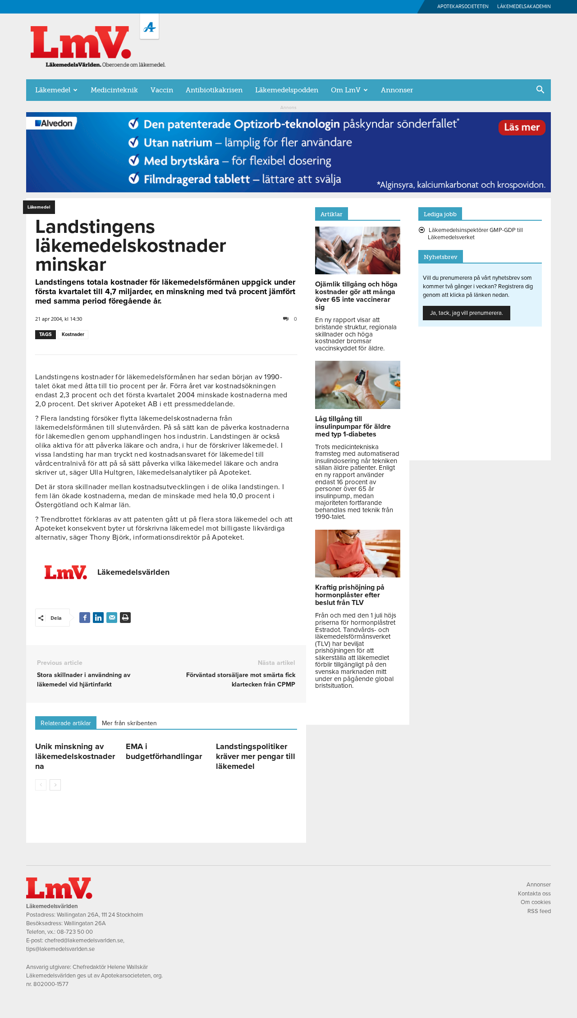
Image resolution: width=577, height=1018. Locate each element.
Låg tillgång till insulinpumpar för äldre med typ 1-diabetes (353, 426)
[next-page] (55, 785)
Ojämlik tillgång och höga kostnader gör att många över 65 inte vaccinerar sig (356, 296)
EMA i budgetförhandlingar (164, 751)
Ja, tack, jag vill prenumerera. (466, 313)
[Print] (125, 617)
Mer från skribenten (129, 723)
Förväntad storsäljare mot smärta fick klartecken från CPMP (240, 679)
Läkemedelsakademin (524, 6)
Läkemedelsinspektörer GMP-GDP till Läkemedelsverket (475, 234)
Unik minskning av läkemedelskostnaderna (75, 756)
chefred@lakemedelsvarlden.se (84, 940)
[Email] (111, 617)
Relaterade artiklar (66, 723)
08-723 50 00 (75, 932)
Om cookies (536, 902)
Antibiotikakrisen (214, 90)
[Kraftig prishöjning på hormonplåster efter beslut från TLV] (357, 575)
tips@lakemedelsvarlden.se (60, 949)
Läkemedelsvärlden (133, 572)
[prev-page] (40, 785)
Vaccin (162, 90)
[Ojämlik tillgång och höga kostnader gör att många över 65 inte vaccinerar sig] (357, 272)
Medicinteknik (114, 90)
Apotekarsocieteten (463, 6)
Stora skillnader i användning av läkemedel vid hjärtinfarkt (83, 679)
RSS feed (539, 911)
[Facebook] (84, 617)
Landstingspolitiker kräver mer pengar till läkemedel (255, 756)
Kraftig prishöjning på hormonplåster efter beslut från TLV (350, 595)
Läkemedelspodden (286, 90)
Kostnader (73, 334)
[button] (540, 90)
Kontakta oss (534, 893)
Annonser (397, 90)
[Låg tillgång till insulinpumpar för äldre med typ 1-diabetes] (357, 406)
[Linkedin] (98, 617)
